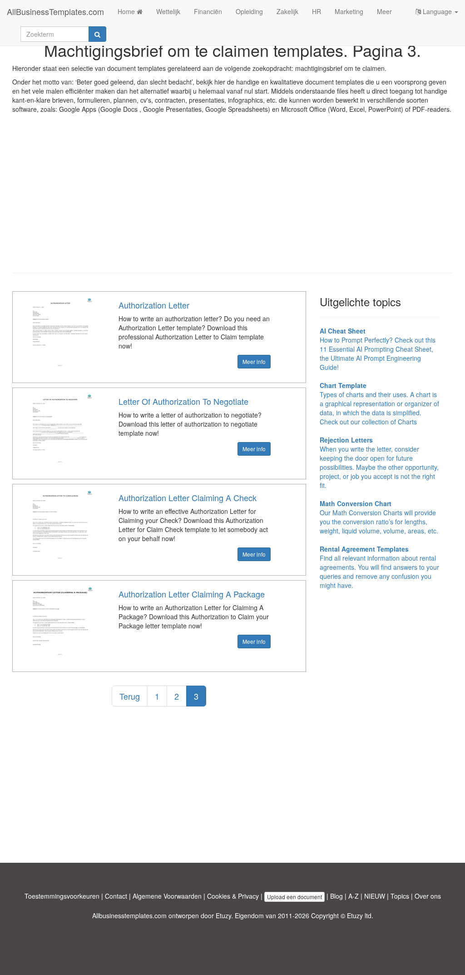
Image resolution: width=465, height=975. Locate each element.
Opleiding (249, 11)
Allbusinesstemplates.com (129, 915)
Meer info (254, 361)
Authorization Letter (154, 305)
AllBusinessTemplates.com (55, 11)
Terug (129, 696)
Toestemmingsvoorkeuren (62, 895)
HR (316, 11)
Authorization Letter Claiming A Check (188, 497)
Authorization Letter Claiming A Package (192, 594)
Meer (384, 11)
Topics (400, 895)
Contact (116, 895)
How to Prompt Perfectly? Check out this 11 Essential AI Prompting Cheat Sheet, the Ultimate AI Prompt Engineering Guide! (377, 349)
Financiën (208, 11)
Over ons (428, 895)
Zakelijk (287, 11)
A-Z (353, 895)
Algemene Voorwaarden (167, 895)
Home (127, 11)
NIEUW (374, 895)
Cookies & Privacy (233, 895)
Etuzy (223, 915)
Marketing (349, 11)
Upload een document (294, 896)
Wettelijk (168, 11)
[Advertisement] (232, 200)
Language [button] (437, 11)
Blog (336, 895)
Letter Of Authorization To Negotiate (183, 401)
